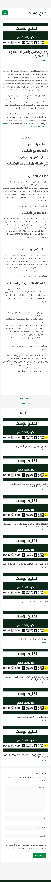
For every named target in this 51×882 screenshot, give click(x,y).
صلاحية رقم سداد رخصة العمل (34, 639)
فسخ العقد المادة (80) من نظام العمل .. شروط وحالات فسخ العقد (26, 678)
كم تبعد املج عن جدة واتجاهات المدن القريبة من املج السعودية (26, 755)
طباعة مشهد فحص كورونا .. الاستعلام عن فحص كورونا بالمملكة (28, 485)
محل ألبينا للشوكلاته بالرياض (35, 601)
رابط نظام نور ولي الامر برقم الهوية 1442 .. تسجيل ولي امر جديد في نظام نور (25, 525)
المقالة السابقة (25, 399)
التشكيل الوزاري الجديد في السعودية (31, 446)
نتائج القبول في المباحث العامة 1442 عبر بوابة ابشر (25, 563)
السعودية (44, 60)
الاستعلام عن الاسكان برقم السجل (32, 717)
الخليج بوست (38, 13)
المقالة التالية (25, 403)
